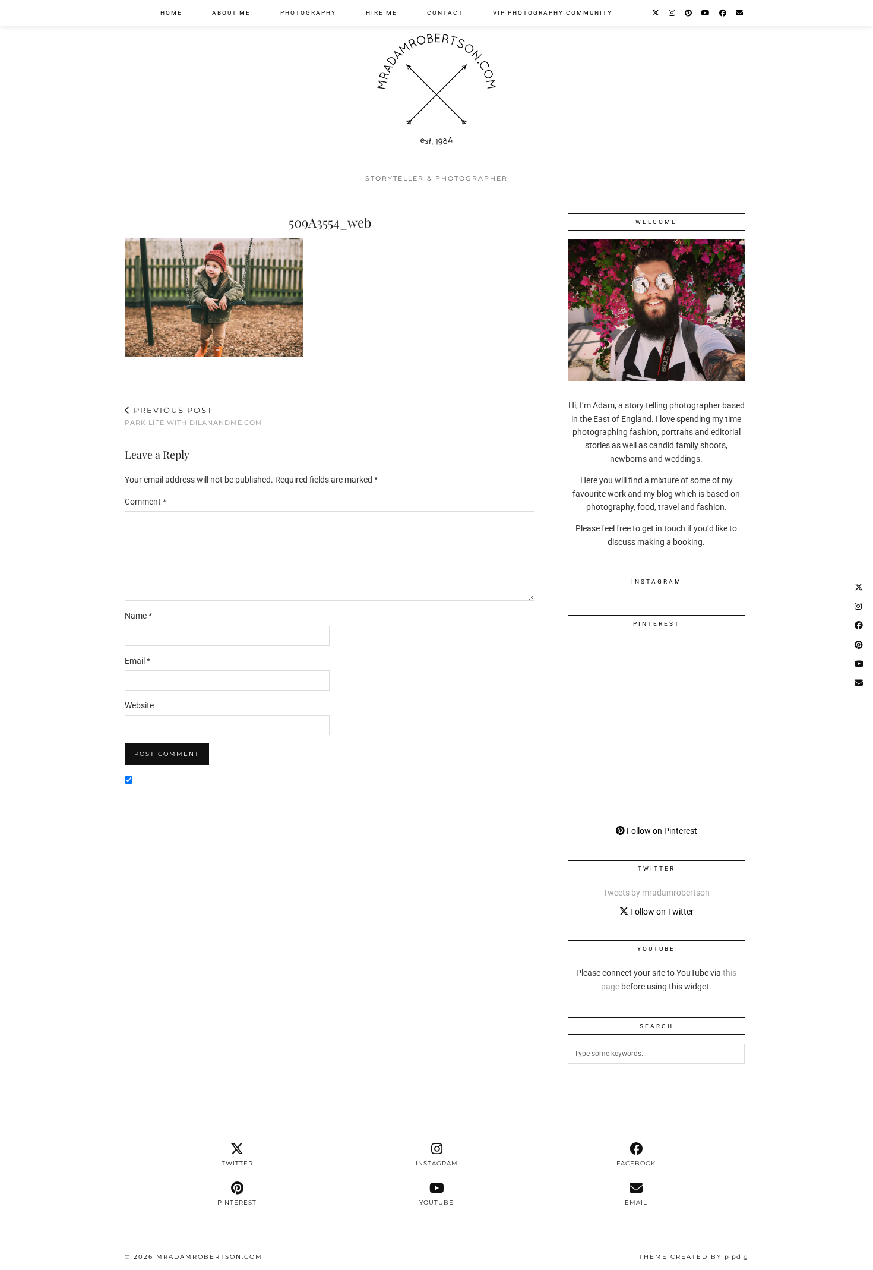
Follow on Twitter (661, 911)
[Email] (740, 13)
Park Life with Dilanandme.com (193, 416)
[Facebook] (723, 13)
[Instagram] (672, 13)
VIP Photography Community (552, 13)
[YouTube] (706, 13)
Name (138, 615)
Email (137, 661)
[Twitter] (656, 13)
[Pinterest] (689, 13)
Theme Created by (693, 1256)
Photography (308, 13)
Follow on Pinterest (661, 831)
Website (139, 705)
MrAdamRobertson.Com (209, 1256)
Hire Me (381, 13)
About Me (231, 13)
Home (171, 13)
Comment (145, 501)
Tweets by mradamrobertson (656, 892)
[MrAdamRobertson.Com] (436, 84)
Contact (445, 13)
